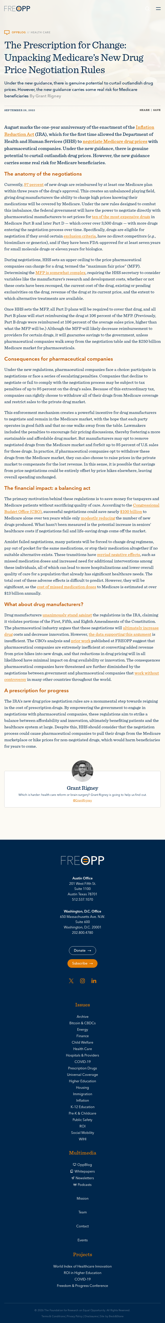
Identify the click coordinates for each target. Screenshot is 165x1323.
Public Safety (82, 1120)
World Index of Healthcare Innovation (82, 1266)
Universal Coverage (82, 1075)
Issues (82, 1005)
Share (145, 110)
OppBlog (84, 1165)
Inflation (82, 1101)
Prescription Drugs (82, 1068)
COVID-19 (83, 1062)
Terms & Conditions (53, 1316)
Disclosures (91, 1316)
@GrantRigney (82, 800)
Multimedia (82, 1153)
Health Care (40, 33)
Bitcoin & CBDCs (82, 1023)
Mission (83, 1199)
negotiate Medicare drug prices (115, 141)
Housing (82, 1088)
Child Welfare (82, 1043)
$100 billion (131, 511)
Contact (82, 1226)
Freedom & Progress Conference (82, 1286)
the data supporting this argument (120, 634)
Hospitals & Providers (82, 1055)
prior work (80, 640)
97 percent (34, 184)
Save (157, 110)
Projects (82, 1255)
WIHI (82, 1139)
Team (82, 1212)
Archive (83, 1017)
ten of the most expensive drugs (121, 216)
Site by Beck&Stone (112, 1316)
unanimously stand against (67, 614)
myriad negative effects (118, 554)
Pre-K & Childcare (82, 1113)
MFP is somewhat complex (60, 272)
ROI (82, 1126)
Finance (82, 1036)
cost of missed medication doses (66, 586)
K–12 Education (83, 1107)
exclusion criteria (80, 236)
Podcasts (85, 1185)
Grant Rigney (48, 96)
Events (83, 1240)
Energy (82, 1030)
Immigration (82, 1094)
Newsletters (85, 1178)
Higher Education (82, 1081)
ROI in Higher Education (82, 1273)
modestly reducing (98, 517)
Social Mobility (82, 1133)
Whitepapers (85, 1171)
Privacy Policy (74, 1316)
